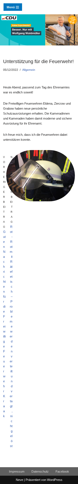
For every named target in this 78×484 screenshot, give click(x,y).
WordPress (54, 480)
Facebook (62, 471)
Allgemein (28, 69)
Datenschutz (40, 471)
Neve (19, 480)
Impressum (17, 471)
